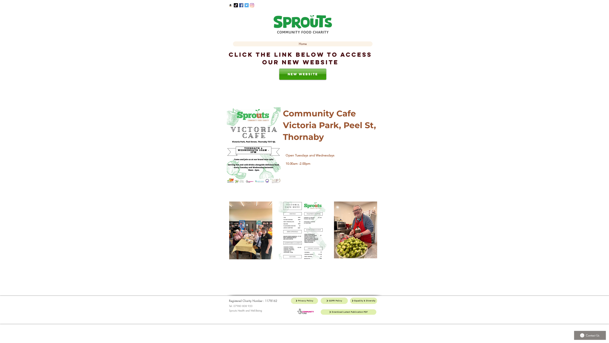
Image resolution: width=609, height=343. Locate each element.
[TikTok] (236, 5)
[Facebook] (241, 5)
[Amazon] (230, 5)
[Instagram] (252, 5)
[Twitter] (247, 5)
